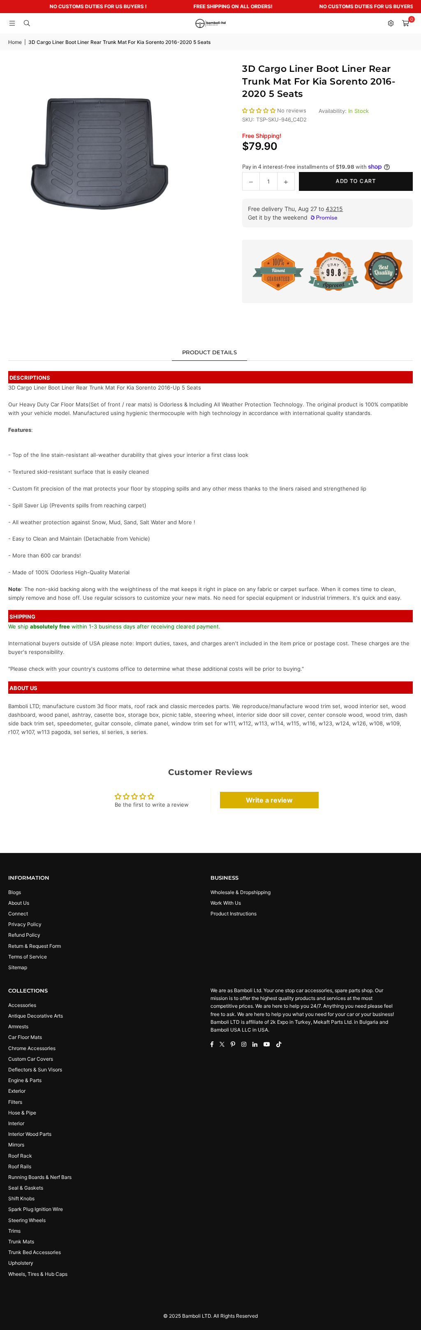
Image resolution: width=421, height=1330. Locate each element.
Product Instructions (233, 913)
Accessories (22, 1005)
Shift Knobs (21, 1198)
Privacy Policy (25, 924)
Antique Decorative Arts (35, 1016)
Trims (14, 1231)
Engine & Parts (25, 1080)
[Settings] (390, 23)
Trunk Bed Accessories (34, 1252)
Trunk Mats (21, 1241)
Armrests (18, 1026)
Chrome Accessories (32, 1048)
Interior (16, 1123)
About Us (18, 903)
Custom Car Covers (30, 1059)
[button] (405, 23)
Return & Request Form (34, 946)
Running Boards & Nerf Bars (40, 1177)
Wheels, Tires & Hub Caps (37, 1274)
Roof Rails (19, 1166)
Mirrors (16, 1145)
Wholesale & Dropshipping (240, 892)
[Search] (26, 23)
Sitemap (17, 967)
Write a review (269, 800)
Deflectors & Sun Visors (35, 1069)
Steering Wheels (27, 1220)
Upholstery (20, 1263)
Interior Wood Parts (29, 1134)
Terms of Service (27, 957)
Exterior (16, 1091)
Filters (15, 1102)
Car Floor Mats (25, 1037)
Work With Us (225, 903)
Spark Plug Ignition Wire (35, 1209)
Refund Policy (24, 935)
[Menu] (12, 23)
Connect (18, 913)
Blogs (14, 892)
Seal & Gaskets (25, 1188)
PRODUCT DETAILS (209, 352)
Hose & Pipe (22, 1113)
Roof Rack (20, 1156)
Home (15, 42)
